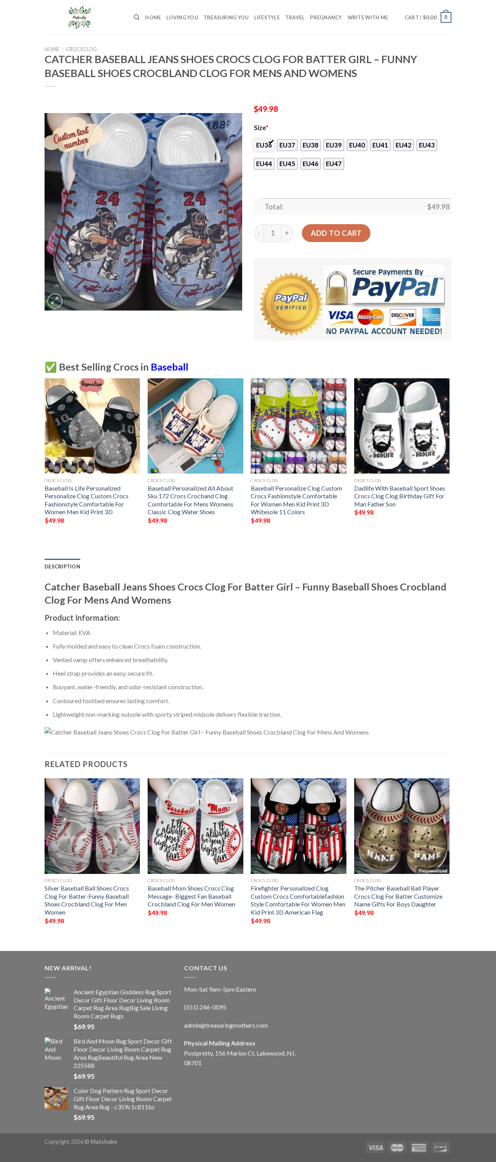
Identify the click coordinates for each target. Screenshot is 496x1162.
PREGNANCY (326, 17)
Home (153, 17)
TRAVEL (295, 17)
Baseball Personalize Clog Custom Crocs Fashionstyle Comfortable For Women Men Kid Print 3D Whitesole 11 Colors (296, 500)
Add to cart (336, 233)
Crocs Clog (81, 49)
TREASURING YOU (226, 17)
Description (62, 566)
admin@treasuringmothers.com (226, 1025)
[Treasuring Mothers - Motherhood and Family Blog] (83, 17)
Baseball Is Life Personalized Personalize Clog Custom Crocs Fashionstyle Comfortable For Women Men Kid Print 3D (87, 500)
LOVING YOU (182, 17)
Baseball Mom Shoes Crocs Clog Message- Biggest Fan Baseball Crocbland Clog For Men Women (191, 896)
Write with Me (368, 17)
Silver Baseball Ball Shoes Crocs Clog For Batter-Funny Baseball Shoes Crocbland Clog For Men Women (87, 900)
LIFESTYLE (267, 17)
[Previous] (45, 458)
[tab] (62, 566)
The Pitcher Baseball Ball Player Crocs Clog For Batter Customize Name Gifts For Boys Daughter (398, 896)
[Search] (137, 17)
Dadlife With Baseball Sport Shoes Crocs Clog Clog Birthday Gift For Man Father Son (399, 496)
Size (261, 128)
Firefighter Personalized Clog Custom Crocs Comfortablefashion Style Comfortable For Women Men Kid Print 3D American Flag (298, 900)
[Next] (449, 458)
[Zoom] (54, 301)
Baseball (169, 366)
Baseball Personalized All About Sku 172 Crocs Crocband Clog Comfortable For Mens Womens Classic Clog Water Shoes (190, 500)
